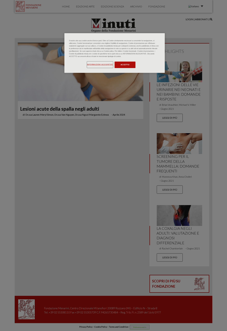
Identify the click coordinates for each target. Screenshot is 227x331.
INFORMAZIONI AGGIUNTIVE (100, 64)
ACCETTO (125, 65)
